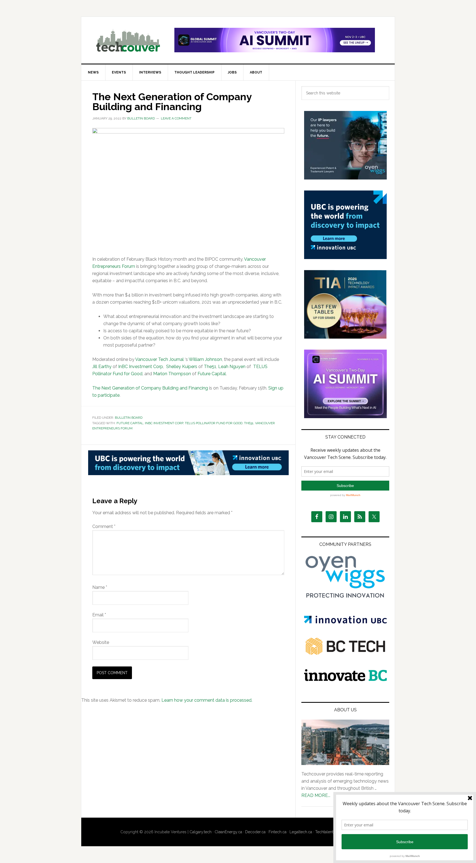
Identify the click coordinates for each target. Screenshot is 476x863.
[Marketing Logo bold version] (345, 598)
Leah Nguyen (231, 366)
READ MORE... (315, 795)
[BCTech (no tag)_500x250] (345, 665)
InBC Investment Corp (140, 366)
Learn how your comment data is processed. (206, 700)
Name (99, 587)
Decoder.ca (255, 832)
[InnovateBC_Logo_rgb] (345, 679)
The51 (210, 366)
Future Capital (212, 373)
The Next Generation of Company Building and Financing (150, 388)
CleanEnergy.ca (228, 832)
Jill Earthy (102, 366)
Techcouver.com (128, 40)
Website (100, 642)
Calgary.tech (201, 832)
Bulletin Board (128, 418)
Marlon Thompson (172, 373)
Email (99, 614)
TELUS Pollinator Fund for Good (213, 423)
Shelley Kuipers (181, 366)
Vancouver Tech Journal (159, 359)
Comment (103, 526)
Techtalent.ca (326, 832)
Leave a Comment (176, 118)
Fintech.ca (277, 832)
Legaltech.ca (301, 832)
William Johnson (205, 359)
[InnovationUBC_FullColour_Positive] (345, 622)
